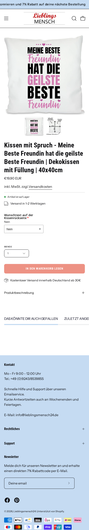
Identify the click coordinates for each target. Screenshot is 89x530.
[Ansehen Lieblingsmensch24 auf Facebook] (7, 500)
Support (9, 443)
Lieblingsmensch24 (24, 511)
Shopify (59, 511)
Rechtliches (12, 429)
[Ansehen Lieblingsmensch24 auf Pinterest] (17, 500)
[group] (44, 4)
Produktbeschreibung (19, 293)
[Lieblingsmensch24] (44, 18)
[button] (74, 18)
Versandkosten (40, 186)
